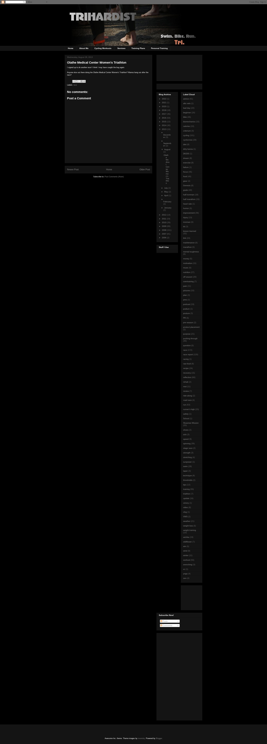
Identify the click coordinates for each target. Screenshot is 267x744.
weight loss (188, 526)
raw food (187, 364)
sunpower (187, 462)
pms (185, 300)
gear (185, 181)
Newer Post (73, 169)
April (166, 195)
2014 (164, 125)
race (75, 85)
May (166, 192)
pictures (186, 290)
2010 (164, 222)
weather (186, 521)
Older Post (144, 169)
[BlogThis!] (76, 81)
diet (184, 144)
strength (186, 453)
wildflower (187, 542)
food (185, 176)
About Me (83, 48)
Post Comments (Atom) (114, 177)
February (167, 201)
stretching (187, 457)
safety (185, 414)
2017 (164, 114)
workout (186, 560)
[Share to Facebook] (81, 81)
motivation (187, 263)
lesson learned (189, 231)
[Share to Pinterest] (84, 81)
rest (184, 386)
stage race (187, 448)
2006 (164, 237)
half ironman (188, 195)
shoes (185, 430)
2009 (164, 226)
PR (184, 318)
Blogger (159, 738)
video (185, 507)
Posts (165, 621)
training (186, 489)
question (187, 345)
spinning (187, 443)
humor (186, 208)
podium (186, 309)
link (184, 238)
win (184, 546)
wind (185, 551)
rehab (185, 382)
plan (185, 295)
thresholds (187, 480)
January (167, 208)
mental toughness (191, 252)
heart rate (187, 204)
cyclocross (187, 140)
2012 (164, 215)
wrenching (187, 564)
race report (188, 354)
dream (186, 158)
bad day (186, 108)
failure (186, 167)
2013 (164, 129)
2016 (164, 118)
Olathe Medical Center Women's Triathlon (166, 169)
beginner (187, 112)
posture (186, 313)
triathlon (186, 494)
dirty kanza (188, 149)
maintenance (189, 243)
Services (121, 48)
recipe (186, 368)
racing (186, 359)
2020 (164, 106)
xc (184, 569)
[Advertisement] (195, 597)
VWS (185, 516)
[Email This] (73, 81)
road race (187, 400)
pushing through (190, 338)
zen (184, 578)
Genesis (186, 185)
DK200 (186, 153)
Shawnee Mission (191, 423)
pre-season (188, 322)
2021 (164, 102)
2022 (164, 99)
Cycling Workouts (102, 48)
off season (187, 277)
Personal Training (159, 48)
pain (185, 286)
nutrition (186, 272)
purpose (186, 334)
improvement (189, 213)
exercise (187, 163)
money (186, 259)
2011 (164, 219)
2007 (164, 234)
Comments (167, 625)
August (167, 149)
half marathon (189, 199)
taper (185, 471)
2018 (164, 110)
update (186, 498)
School (186, 418)
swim (185, 466)
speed (186, 439)
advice (186, 99)
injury (185, 217)
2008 (164, 230)
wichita (186, 537)
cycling (186, 135)
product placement (191, 327)
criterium (187, 131)
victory (186, 503)
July (166, 188)
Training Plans (138, 48)
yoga (185, 573)
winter (185, 555)
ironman (186, 222)
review (186, 391)
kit (184, 226)
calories (186, 126)
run (184, 405)
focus (185, 172)
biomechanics (189, 121)
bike (185, 117)
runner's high (189, 409)
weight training (189, 530)
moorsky (141, 738)
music (185, 268)
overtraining (188, 281)
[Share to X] (79, 81)
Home (70, 48)
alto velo (187, 103)
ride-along (187, 396)
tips (184, 485)
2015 (164, 121)
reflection (187, 377)
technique (187, 475)
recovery (187, 373)
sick (184, 434)
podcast (186, 304)
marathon (187, 247)
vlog (185, 512)
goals (185, 190)
